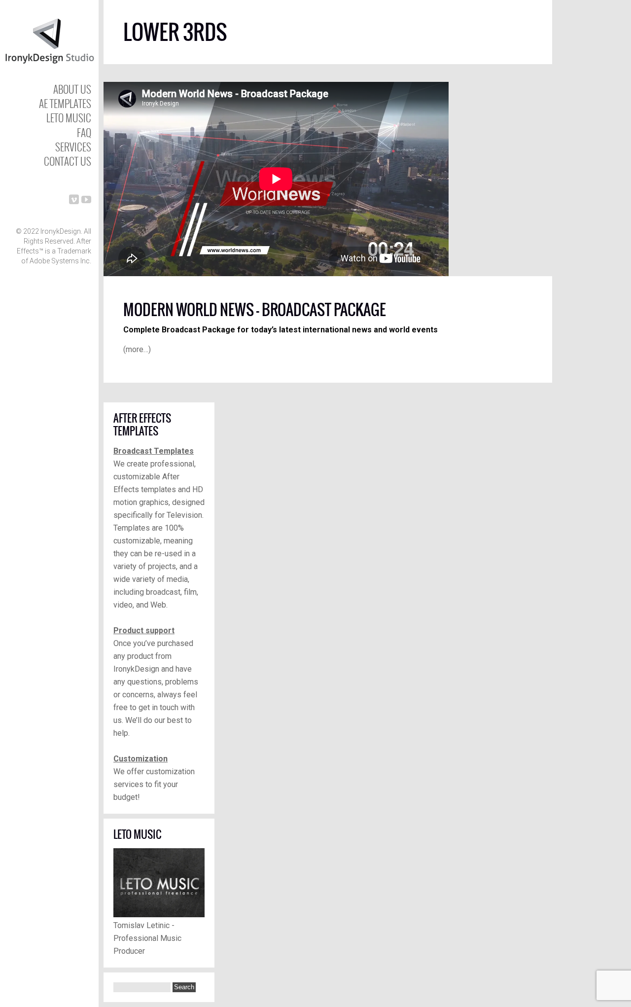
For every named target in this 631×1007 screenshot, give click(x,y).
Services (73, 146)
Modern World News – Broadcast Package (254, 309)
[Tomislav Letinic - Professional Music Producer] (159, 914)
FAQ (84, 132)
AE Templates (65, 103)
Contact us (67, 161)
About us (72, 89)
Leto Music (68, 117)
